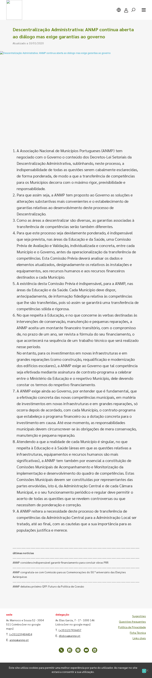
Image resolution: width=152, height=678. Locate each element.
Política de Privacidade (132, 627)
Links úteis (139, 638)
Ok (144, 671)
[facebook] (69, 650)
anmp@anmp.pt (19, 640)
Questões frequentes (132, 621)
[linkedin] (94, 650)
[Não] (147, 670)
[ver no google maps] (77, 624)
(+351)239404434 (20, 634)
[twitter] (61, 650)
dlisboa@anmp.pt (69, 635)
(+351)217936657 (70, 630)
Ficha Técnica (138, 632)
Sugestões (139, 616)
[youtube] (86, 650)
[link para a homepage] (14, 10)
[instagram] (78, 650)
